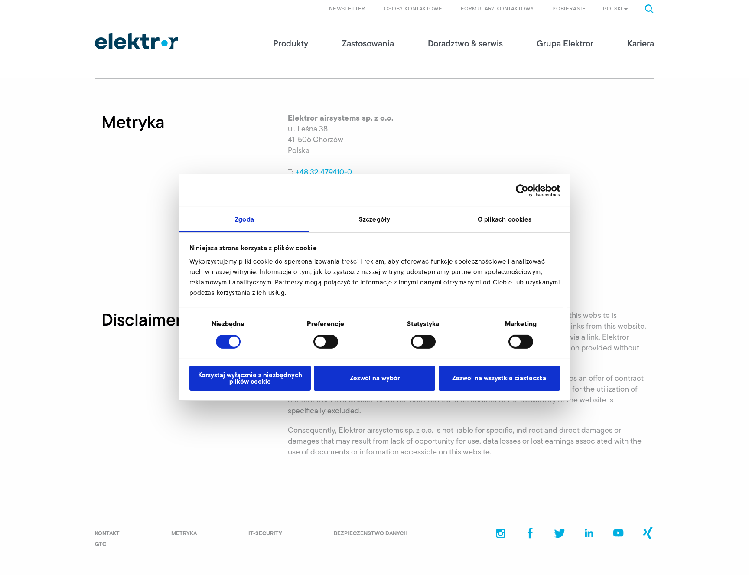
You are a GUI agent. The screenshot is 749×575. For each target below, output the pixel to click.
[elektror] (136, 41)
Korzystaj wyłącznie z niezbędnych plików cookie (250, 378)
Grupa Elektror (565, 43)
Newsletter (347, 8)
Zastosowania (368, 43)
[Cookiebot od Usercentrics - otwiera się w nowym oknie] (522, 190)
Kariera (640, 43)
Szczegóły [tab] (374, 219)
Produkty (290, 43)
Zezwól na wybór (375, 378)
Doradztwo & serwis (465, 43)
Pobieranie (569, 8)
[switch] (325, 342)
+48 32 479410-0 (323, 172)
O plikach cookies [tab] (505, 219)
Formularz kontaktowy (497, 8)
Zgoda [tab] (244, 219)
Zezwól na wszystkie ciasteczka (499, 378)
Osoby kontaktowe (413, 8)
